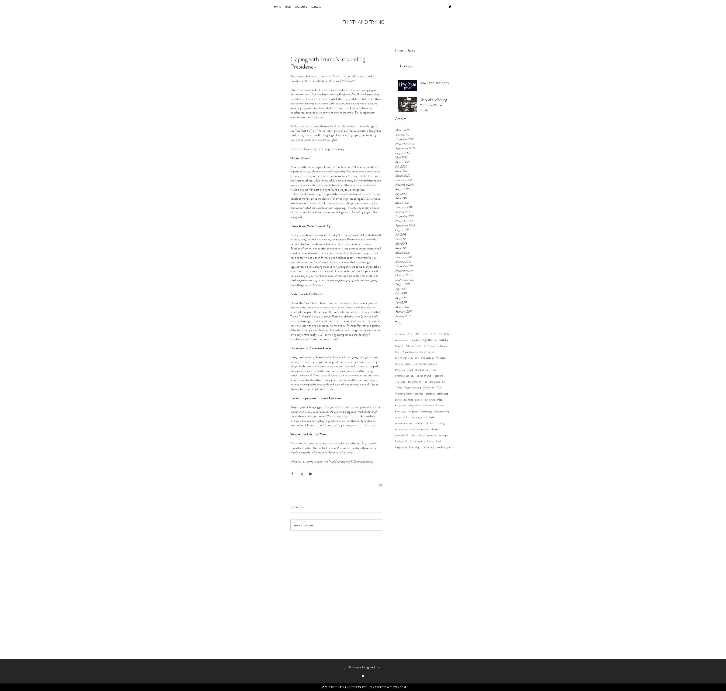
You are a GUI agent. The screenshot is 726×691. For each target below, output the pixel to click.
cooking (440, 423)
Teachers (438, 376)
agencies (408, 399)
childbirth (429, 417)
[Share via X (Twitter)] (301, 474)
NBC (408, 364)
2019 (425, 334)
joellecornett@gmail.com (363, 667)
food (438, 441)
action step (442, 393)
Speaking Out (424, 376)
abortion (419, 393)
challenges (416, 417)
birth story (400, 411)
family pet (443, 435)
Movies (399, 364)
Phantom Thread (404, 370)
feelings (399, 441)
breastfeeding (442, 411)
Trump (398, 387)
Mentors (440, 358)
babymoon (428, 405)
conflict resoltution (424, 423)
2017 (410, 334)
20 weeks (400, 334)
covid (412, 429)
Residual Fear (422, 370)
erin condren (417, 435)
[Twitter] (450, 6)
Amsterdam (401, 340)
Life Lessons (427, 358)
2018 (417, 334)
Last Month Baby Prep (407, 358)
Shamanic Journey (404, 376)
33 (440, 334)
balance (440, 405)
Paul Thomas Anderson (425, 364)
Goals (398, 352)
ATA (446, 334)
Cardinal (399, 346)
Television (400, 382)
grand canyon (443, 447)
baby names (414, 405)
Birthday (443, 340)
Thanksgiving (414, 382)
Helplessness (427, 352)
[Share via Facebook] (292, 474)
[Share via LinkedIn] (311, 474)
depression (423, 429)
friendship (414, 447)
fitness (430, 441)
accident (430, 393)
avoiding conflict (433, 399)
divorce (435, 429)
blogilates (413, 411)
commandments (403, 423)
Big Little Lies (429, 340)
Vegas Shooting (412, 387)
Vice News (428, 387)
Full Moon (442, 346)
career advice (402, 417)
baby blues (400, 405)
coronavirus (401, 429)
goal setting (428, 447)
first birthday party (415, 441)
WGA (439, 387)
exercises (431, 435)
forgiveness (401, 447)
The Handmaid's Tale (434, 382)
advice (398, 399)
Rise (434, 370)
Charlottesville (414, 346)
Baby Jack (415, 340)
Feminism (429, 346)
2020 (433, 334)
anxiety (419, 399)
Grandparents (410, 352)
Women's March (403, 393)
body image (426, 411)
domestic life (402, 435)
